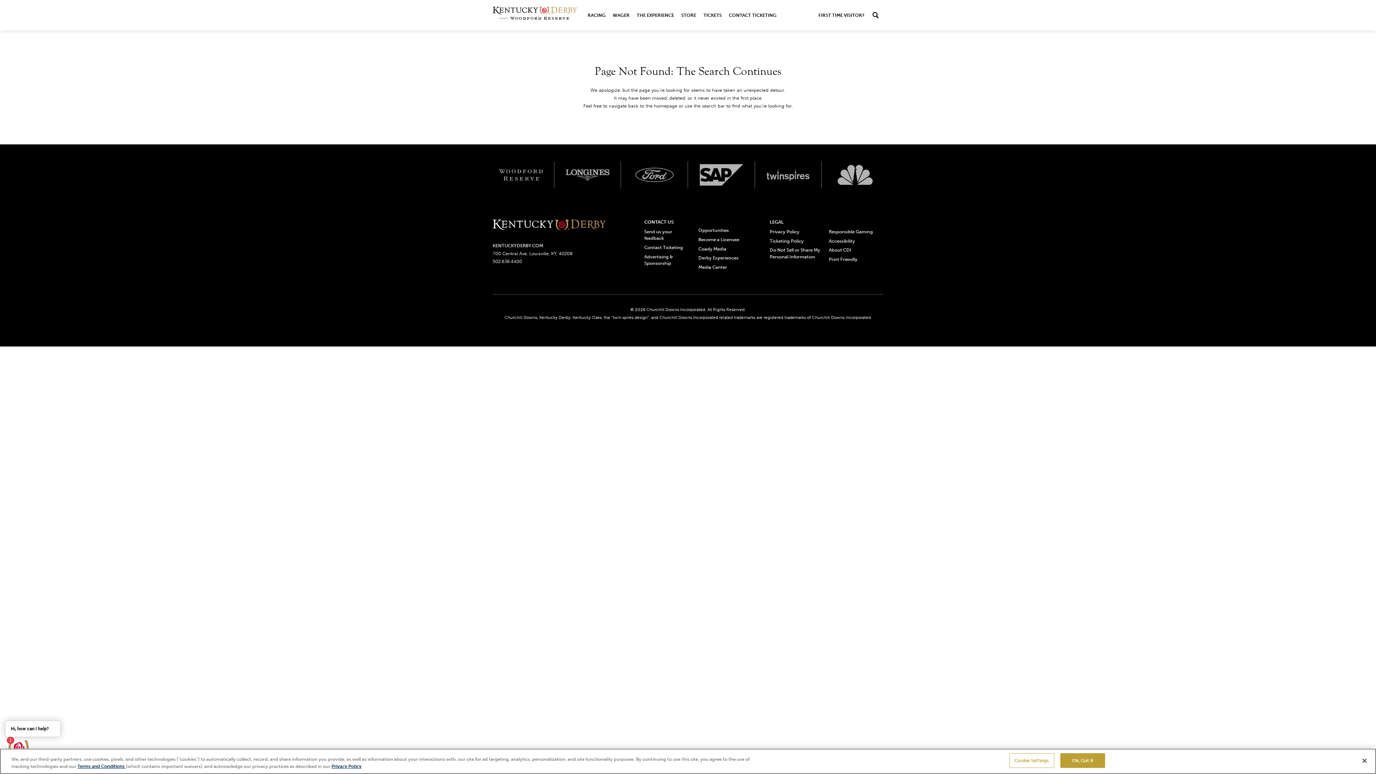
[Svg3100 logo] (855, 175)
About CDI (840, 250)
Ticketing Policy (787, 241)
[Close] (1364, 761)
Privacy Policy (784, 231)
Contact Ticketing (753, 15)
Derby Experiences (718, 258)
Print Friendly (843, 259)
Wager (621, 15)
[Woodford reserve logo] (521, 175)
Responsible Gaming (851, 231)
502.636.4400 (507, 261)
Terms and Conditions (101, 766)
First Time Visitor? (841, 15)
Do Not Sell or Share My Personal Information (795, 253)
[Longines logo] (588, 175)
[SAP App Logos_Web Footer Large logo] (721, 175)
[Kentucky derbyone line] (549, 225)
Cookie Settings (1031, 760)
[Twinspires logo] (788, 175)
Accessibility (842, 241)
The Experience (655, 15)
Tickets (712, 15)
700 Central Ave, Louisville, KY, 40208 (533, 253)
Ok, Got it (1082, 760)
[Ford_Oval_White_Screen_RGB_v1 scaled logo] (654, 175)
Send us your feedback (658, 235)
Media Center (712, 267)
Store (688, 15)
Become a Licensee (718, 239)
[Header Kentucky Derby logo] (535, 15)
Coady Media (712, 249)
